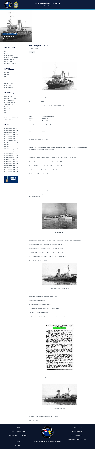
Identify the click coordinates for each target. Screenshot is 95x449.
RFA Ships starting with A (11, 128)
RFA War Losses (8, 87)
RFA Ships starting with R (11, 161)
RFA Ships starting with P (11, 159)
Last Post (6, 106)
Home (5, 51)
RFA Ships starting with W (11, 171)
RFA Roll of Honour (9, 72)
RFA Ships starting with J (10, 147)
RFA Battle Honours (9, 79)
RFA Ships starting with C (11, 132)
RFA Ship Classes (9, 59)
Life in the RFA (8, 61)
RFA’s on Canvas (8, 111)
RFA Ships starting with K (11, 149)
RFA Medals (7, 85)
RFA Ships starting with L (10, 151)
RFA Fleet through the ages (11, 57)
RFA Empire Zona (8, 36)
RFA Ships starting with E (11, 136)
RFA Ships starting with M (11, 153)
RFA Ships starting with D (11, 134)
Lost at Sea (7, 81)
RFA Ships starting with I (10, 145)
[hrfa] (8, 4)
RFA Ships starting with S (11, 163)
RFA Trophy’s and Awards (11, 117)
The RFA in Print (8, 115)
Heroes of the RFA (9, 53)
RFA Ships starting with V (11, 169)
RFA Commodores (9, 100)
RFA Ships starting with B (11, 130)
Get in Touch (18, 445)
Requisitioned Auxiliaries (10, 63)
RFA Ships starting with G (11, 140)
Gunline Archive (8, 119)
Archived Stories (8, 104)
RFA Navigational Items (10, 98)
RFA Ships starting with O (11, 157)
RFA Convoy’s (8, 96)
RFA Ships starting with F (11, 138)
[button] (89, 4)
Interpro (59, 441)
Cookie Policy (23, 435)
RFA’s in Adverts (8, 113)
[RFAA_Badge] (16, 4)
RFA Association (21, 431)
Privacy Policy (13, 435)
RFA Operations (8, 55)
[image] (14, 179)
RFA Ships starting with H (11, 142)
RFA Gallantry (8, 75)
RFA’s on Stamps (8, 109)
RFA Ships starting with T (11, 165)
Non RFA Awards (8, 83)
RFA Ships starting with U (11, 167)
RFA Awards (7, 77)
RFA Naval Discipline (9, 102)
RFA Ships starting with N (11, 155)
